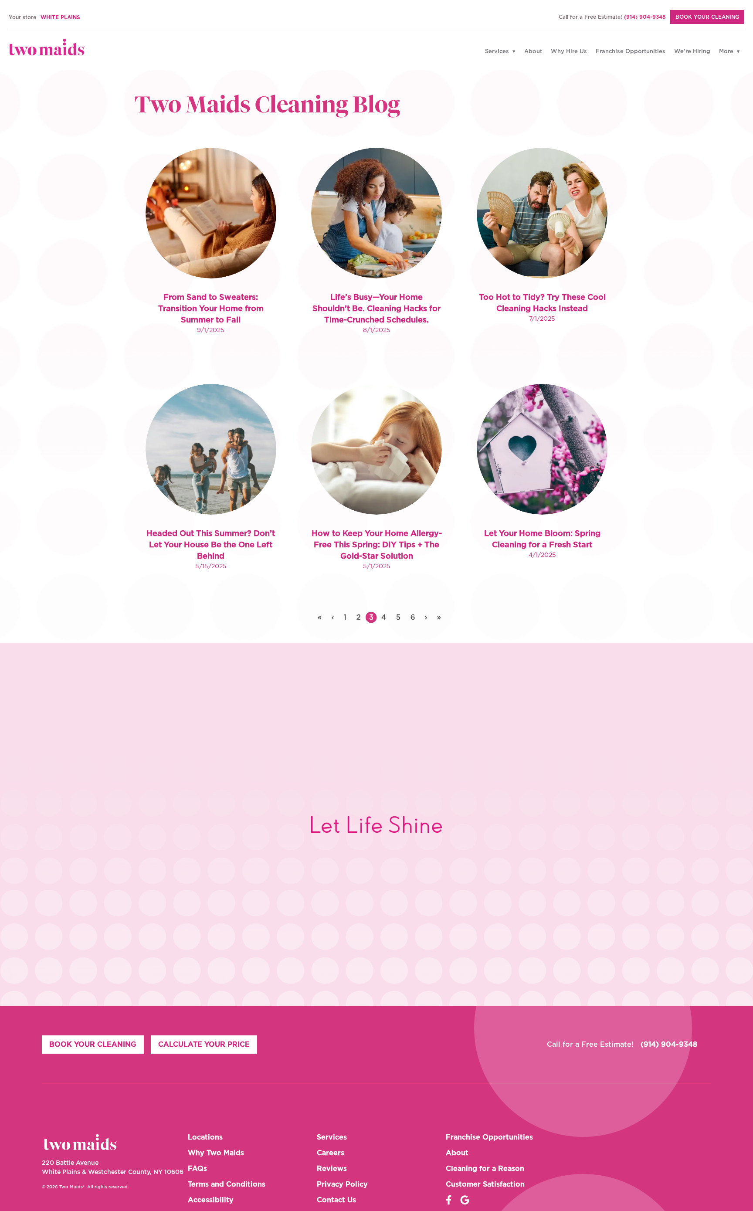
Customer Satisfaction (485, 1184)
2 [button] (358, 617)
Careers (330, 1153)
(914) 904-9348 (645, 17)
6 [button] (412, 617)
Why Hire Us (569, 51)
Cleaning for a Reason (485, 1168)
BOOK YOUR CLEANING (707, 17)
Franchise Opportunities (630, 51)
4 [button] (383, 617)
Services (498, 51)
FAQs (197, 1168)
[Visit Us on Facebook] (448, 1200)
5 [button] (398, 617)
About (533, 51)
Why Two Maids (216, 1153)
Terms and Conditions (226, 1184)
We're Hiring (692, 51)
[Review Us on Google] (464, 1200)
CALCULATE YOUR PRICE (204, 1044)
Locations (205, 1137)
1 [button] (345, 617)
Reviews (332, 1168)
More (727, 51)
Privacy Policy (342, 1184)
